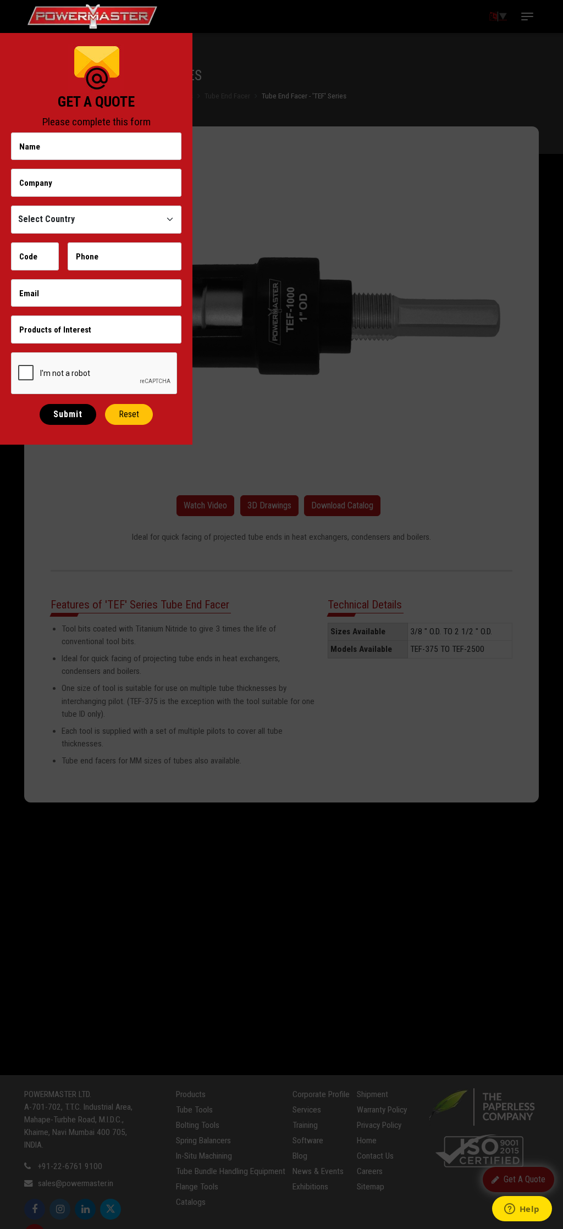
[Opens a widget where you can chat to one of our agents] (522, 1210)
